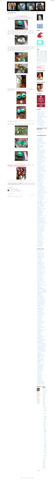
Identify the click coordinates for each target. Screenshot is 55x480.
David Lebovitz (40, 228)
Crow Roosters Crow (41, 321)
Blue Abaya (40, 258)
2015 (44, 398)
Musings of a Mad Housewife (41, 360)
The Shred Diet (44, 57)
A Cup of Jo (40, 259)
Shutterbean (40, 201)
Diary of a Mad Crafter (42, 289)
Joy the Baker (40, 243)
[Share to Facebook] (20, 183)
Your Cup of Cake (41, 155)
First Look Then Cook (42, 187)
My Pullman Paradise (41, 343)
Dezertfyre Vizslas (41, 114)
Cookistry (39, 172)
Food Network (40, 246)
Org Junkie (40, 375)
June (45, 422)
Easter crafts (13, 184)
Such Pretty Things (41, 344)
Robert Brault (40, 330)
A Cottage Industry (41, 274)
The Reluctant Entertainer (40, 367)
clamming (40, 60)
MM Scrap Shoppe (41, 304)
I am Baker (40, 233)
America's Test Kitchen (42, 191)
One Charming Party (41, 310)
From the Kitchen (41, 137)
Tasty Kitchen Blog (41, 230)
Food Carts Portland (41, 227)
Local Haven (40, 260)
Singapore (38, 59)
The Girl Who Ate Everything (41, 210)
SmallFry (39, 286)
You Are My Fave (41, 326)
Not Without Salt (41, 168)
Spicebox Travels (41, 193)
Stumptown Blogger (41, 348)
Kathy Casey (40, 234)
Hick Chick (40, 232)
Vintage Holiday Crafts (42, 346)
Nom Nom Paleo (40, 141)
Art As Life (40, 275)
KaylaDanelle (40, 311)
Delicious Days (40, 186)
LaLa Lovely (40, 261)
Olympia (46, 60)
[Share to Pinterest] (21, 183)
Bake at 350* (40, 212)
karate (43, 61)
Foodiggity (40, 325)
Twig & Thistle (40, 312)
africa (45, 59)
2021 (44, 389)
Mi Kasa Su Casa (41, 384)
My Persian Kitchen (41, 229)
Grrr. (45, 449)
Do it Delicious (41, 199)
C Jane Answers (40, 347)
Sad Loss (45, 442)
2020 (44, 390)
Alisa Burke (40, 250)
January (45, 458)
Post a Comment (11, 193)
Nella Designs (40, 297)
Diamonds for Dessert (42, 217)
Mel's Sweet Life (41, 296)
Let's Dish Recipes (41, 204)
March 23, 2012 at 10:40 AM (14, 191)
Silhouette (40, 287)
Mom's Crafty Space (41, 298)
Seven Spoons (40, 185)
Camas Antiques (40, 359)
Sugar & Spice (40, 147)
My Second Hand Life (41, 272)
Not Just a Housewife (42, 345)
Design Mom (40, 294)
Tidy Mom (39, 270)
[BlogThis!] (19, 183)
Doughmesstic (40, 331)
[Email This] (18, 183)
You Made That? (40, 175)
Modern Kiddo (40, 342)
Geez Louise (40, 251)
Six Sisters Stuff (41, 307)
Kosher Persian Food (41, 161)
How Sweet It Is (41, 162)
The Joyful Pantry (41, 145)
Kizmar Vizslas (40, 113)
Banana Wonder (40, 213)
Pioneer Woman (40, 378)
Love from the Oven (41, 174)
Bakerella (39, 373)
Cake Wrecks (40, 376)
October (45, 413)
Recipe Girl (40, 207)
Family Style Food (41, 198)
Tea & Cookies (40, 200)
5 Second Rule (40, 140)
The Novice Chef (41, 167)
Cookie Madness (40, 244)
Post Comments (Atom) (17, 196)
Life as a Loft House (42, 171)
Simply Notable (40, 308)
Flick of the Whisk (41, 142)
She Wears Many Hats (41, 313)
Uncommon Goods (40, 341)
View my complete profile (38, 402)
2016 (44, 396)
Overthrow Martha (41, 262)
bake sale (42, 58)
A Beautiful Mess (41, 256)
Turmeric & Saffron (41, 160)
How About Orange (41, 322)
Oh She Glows (40, 138)
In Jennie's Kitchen (41, 208)
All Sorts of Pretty (41, 271)
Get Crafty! (45, 435)
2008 (44, 467)
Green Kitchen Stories (42, 157)
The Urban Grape (41, 205)
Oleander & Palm (41, 309)
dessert (45, 52)
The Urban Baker (41, 189)
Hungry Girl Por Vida (42, 158)
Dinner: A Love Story (42, 149)
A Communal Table (41, 190)
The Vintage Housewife (42, 349)
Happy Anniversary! (45, 431)
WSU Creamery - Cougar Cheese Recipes (42, 203)
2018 (44, 393)
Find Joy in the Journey (42, 290)
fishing (39, 61)
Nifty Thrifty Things (42, 291)
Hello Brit (40, 315)
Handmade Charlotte (41, 263)
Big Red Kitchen (41, 156)
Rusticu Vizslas (41, 120)
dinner (41, 53)
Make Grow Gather (41, 314)
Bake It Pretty (40, 370)
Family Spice (40, 173)
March (45, 428)
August (45, 418)
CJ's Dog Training (41, 124)
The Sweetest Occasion (42, 329)
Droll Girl (40, 324)
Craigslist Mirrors (41, 257)
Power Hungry (40, 139)
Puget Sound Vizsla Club (42, 116)
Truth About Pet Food (42, 122)
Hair (45, 443)
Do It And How (40, 264)
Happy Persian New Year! (45, 446)
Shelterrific (40, 374)
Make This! (45, 440)
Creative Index (40, 269)
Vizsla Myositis (41, 123)
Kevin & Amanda (40, 211)
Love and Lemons (41, 169)
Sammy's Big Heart (41, 121)
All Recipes (40, 245)
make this (40, 51)
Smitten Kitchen (41, 242)
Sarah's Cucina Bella (42, 170)
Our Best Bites (40, 295)
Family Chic (40, 273)
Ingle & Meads (40, 119)
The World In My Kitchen (42, 192)
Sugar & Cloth (40, 323)
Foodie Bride (40, 241)
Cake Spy (39, 372)
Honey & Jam (40, 240)
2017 (44, 394)
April (45, 426)
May (44, 424)
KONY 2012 (45, 451)
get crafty (17, 184)
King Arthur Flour (41, 188)
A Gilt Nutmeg (40, 146)
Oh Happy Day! (40, 332)
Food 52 (39, 148)
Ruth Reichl (40, 184)
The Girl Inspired (41, 276)
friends (38, 52)
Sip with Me (40, 277)
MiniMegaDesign (40, 288)
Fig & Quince (40, 159)
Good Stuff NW (40, 231)
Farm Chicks (40, 371)
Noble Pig (39, 377)
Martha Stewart (40, 206)
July (45, 420)
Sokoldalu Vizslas (41, 115)
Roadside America (41, 355)
